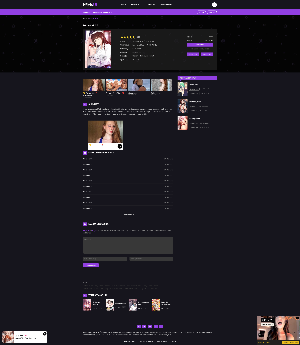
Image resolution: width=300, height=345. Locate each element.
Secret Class (193, 84)
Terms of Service (146, 341)
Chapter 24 (88, 192)
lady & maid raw (118, 286)
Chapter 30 (87, 159)
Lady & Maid (93, 19)
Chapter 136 (194, 123)
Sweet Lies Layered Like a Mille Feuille (166, 304)
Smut (152, 56)
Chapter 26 (87, 181)
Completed (150, 5)
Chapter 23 (87, 197)
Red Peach (137, 48)
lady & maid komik (134, 286)
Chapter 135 (194, 127)
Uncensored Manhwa (102, 12)
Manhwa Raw (166, 5)
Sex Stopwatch (194, 119)
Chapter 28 (87, 170)
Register (86, 230)
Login (94, 230)
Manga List (136, 5)
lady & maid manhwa (148, 288)
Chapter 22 (87, 203)
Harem (135, 56)
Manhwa (86, 12)
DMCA (173, 341)
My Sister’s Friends (96, 303)
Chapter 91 (193, 106)
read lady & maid (131, 288)
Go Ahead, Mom (195, 102)
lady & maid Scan (151, 286)
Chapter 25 (87, 186)
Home (123, 5)
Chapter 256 (194, 89)
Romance (144, 56)
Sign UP (212, 12)
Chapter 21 (87, 208)
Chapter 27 (87, 175)
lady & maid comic (102, 286)
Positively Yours (120, 303)
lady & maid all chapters (93, 288)
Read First (193, 54)
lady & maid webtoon (113, 288)
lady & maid (88, 286)
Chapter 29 (87, 164)
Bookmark (200, 44)
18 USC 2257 (162, 341)
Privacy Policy (129, 341)
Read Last (207, 54)
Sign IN (201, 12)
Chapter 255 (194, 93)
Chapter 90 (193, 110)
